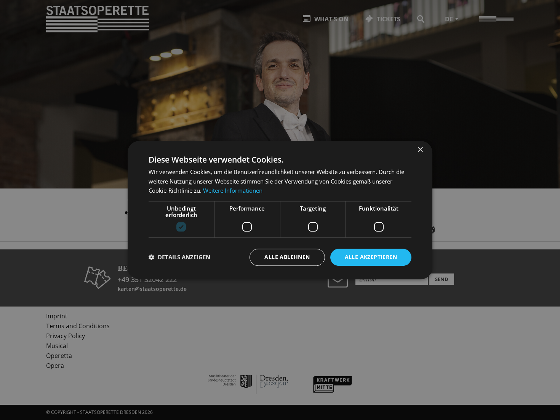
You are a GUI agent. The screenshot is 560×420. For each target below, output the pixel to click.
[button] (179, 257)
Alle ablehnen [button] (287, 256)
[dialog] (280, 210)
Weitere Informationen (232, 191)
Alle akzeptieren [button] (371, 256)
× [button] (420, 150)
